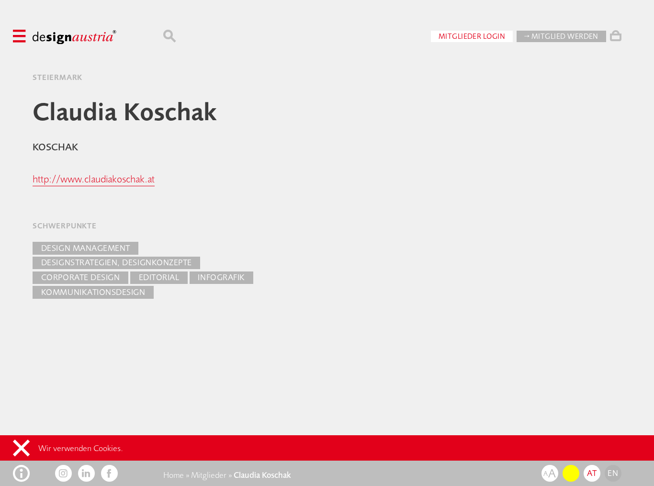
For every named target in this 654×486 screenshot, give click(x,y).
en (613, 473)
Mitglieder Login (472, 36)
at (592, 473)
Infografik (221, 277)
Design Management (85, 248)
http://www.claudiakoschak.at (94, 179)
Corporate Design (80, 277)
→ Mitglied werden (561, 36)
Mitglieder (208, 475)
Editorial (159, 277)
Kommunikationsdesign (93, 292)
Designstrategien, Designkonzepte (116, 262)
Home (173, 475)
